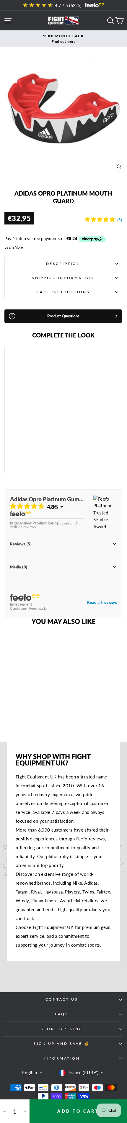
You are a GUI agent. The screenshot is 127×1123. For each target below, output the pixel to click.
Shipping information (63, 278)
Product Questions (63, 316)
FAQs (61, 1014)
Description (63, 263)
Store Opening (62, 1029)
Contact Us (61, 999)
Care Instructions (63, 292)
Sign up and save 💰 (62, 1043)
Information (62, 1058)
